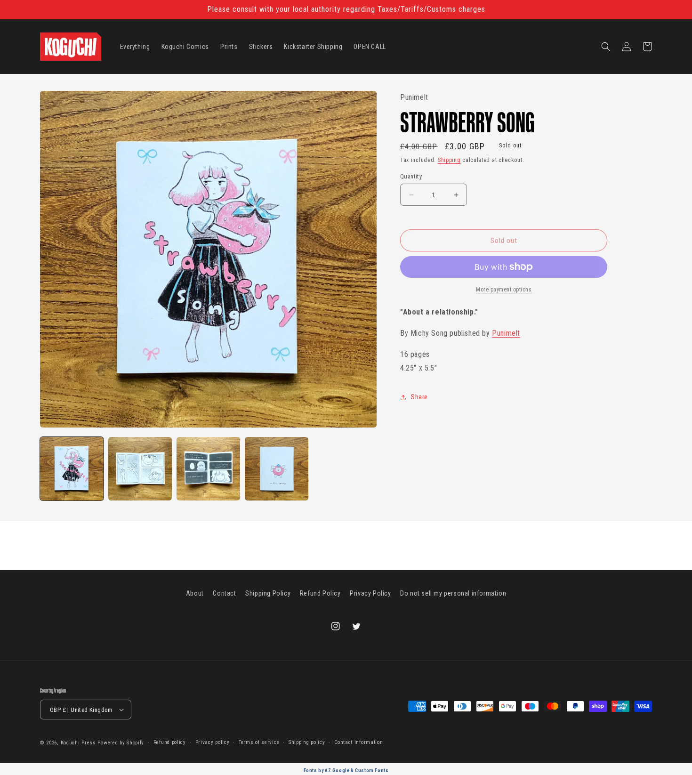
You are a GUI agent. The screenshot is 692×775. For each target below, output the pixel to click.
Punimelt (506, 333)
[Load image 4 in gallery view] (276, 469)
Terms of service (259, 742)
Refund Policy (320, 593)
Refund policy (169, 742)
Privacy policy (212, 742)
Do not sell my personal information (453, 593)
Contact (224, 593)
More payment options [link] (503, 289)
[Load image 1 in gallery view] (72, 469)
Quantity (411, 176)
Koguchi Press (78, 743)
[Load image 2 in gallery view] (140, 469)
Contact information (358, 742)
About (195, 593)
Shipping (449, 159)
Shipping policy (307, 742)
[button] (605, 46)
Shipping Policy (267, 593)
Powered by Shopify (120, 743)
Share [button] (419, 397)
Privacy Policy (370, 593)
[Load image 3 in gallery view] (208, 469)
